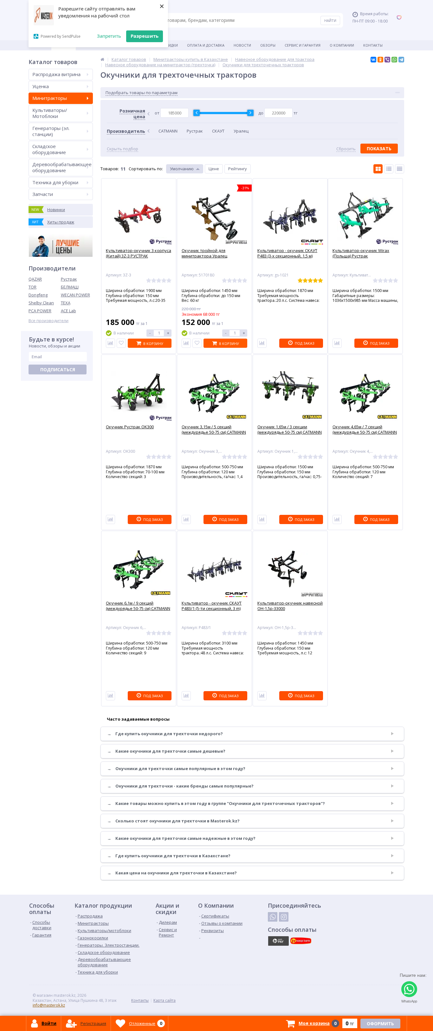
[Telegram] (401, 59)
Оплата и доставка (205, 45)
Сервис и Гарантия (302, 45)
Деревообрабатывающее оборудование (62, 167)
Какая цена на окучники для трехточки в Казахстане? (172, 873)
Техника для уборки (55, 182)
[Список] (388, 168)
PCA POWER (40, 311)
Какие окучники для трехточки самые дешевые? (166, 751)
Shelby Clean (41, 303)
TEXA (65, 303)
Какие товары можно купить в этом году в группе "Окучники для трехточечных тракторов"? (216, 803)
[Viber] (387, 59)
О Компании (342, 45)
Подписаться (57, 369)
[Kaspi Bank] (300, 941)
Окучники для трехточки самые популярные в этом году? (176, 768)
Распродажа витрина (56, 74)
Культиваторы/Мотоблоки (49, 113)
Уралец (241, 131)
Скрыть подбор (122, 149)
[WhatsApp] (394, 59)
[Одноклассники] (380, 59)
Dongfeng (38, 295)
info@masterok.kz (49, 1005)
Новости (242, 45)
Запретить (109, 36)
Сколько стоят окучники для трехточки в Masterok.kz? (173, 821)
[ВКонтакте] (373, 59)
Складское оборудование (49, 149)
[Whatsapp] (272, 917)
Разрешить (144, 36)
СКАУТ (218, 131)
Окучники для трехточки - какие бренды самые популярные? (180, 786)
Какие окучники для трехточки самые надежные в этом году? (181, 838)
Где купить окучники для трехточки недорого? (165, 733)
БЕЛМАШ (70, 287)
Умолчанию (182, 169)
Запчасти (42, 194)
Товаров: (109, 169)
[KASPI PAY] (278, 941)
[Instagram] (283, 917)
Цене (214, 169)
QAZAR (35, 279)
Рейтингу (237, 169)
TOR (32, 287)
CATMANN (168, 131)
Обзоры (267, 45)
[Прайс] (399, 168)
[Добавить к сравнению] (110, 343)
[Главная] (102, 59)
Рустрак (69, 279)
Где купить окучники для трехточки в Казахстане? (168, 856)
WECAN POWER (75, 295)
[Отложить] (121, 343)
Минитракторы (49, 98)
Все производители (48, 320)
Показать (379, 149)
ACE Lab (68, 311)
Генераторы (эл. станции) (50, 131)
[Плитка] (378, 168)
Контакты (373, 45)
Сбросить (346, 149)
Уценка (40, 86)
